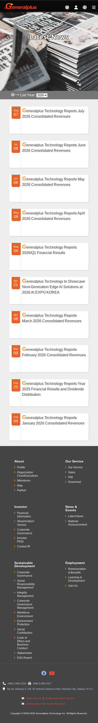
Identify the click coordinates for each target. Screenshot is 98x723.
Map (20, 485)
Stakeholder (24, 653)
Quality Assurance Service (59, 698)
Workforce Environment (25, 614)
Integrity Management (25, 594)
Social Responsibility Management (26, 584)
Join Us (72, 585)
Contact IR (23, 546)
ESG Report (24, 657)
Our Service (75, 467)
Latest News (75, 516)
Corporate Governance (24, 531)
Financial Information (24, 514)
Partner (21, 490)
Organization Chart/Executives (27, 474)
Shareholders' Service (25, 523)
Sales (71, 472)
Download (74, 482)
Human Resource (55, 703)
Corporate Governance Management (25, 604)
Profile (21, 467)
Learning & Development (76, 579)
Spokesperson (34, 703)
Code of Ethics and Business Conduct (23, 643)
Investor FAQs (22, 539)
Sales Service (33, 698)
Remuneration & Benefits (77, 570)
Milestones (24, 480)
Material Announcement (77, 523)
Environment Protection (25, 622)
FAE (70, 477)
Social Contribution (24, 631)
